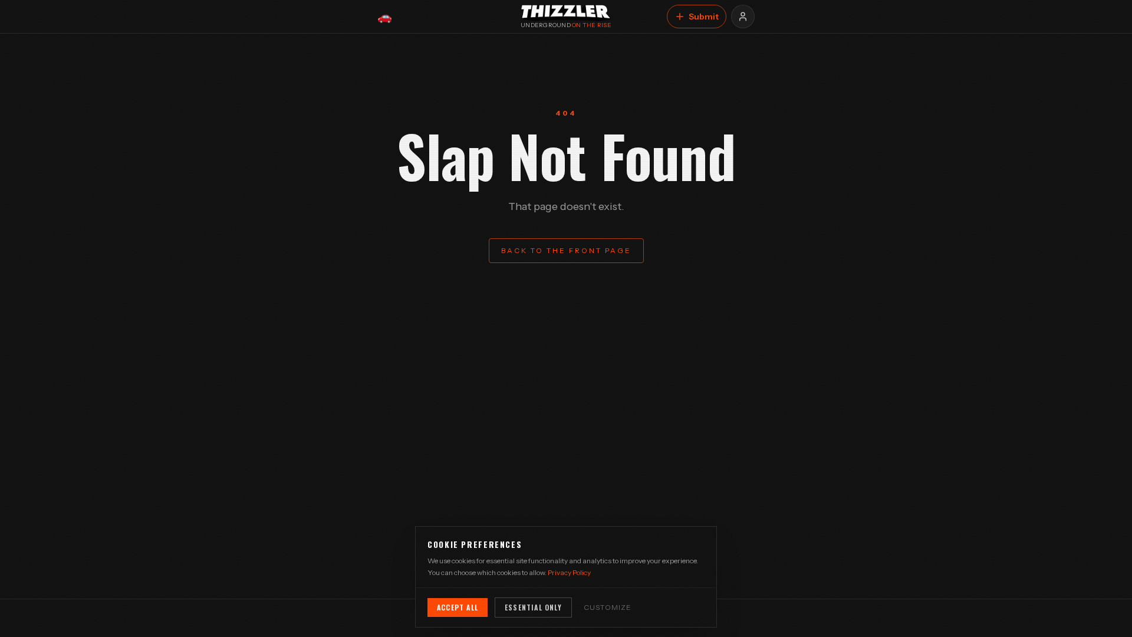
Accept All (457, 607)
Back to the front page (566, 250)
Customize (608, 607)
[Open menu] (743, 16)
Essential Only (533, 607)
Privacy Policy (569, 572)
